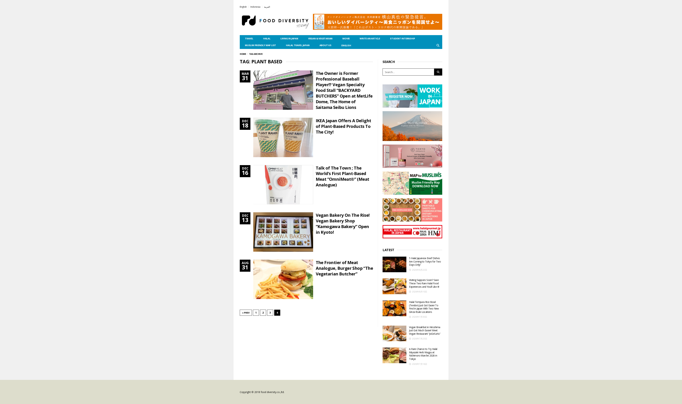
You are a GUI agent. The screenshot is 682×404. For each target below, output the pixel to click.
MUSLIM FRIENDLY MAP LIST (260, 45)
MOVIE (346, 38)
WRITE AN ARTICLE (370, 38)
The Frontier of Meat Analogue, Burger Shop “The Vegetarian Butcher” (344, 268)
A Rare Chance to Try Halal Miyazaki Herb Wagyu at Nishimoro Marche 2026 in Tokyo (423, 354)
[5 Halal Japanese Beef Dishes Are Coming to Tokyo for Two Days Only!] (394, 264)
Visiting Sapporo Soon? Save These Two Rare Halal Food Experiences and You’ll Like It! (424, 283)
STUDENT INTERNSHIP (402, 38)
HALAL (266, 38)
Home (243, 54)
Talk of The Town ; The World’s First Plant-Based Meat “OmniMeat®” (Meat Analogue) (342, 176)
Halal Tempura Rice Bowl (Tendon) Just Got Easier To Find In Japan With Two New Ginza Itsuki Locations (424, 307)
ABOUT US (325, 45)
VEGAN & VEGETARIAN (320, 38)
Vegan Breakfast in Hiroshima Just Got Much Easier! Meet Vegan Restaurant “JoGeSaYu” (424, 330)
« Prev (246, 312)
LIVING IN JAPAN (289, 38)
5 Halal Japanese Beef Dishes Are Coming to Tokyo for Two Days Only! (425, 261)
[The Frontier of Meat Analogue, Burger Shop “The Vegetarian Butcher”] (283, 279)
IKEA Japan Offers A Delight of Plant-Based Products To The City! (343, 126)
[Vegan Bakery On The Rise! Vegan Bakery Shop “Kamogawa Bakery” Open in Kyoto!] (283, 232)
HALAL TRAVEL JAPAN (297, 45)
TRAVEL (249, 38)
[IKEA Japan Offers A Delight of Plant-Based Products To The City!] (283, 137)
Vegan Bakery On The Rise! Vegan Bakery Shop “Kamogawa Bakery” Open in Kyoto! (343, 223)
